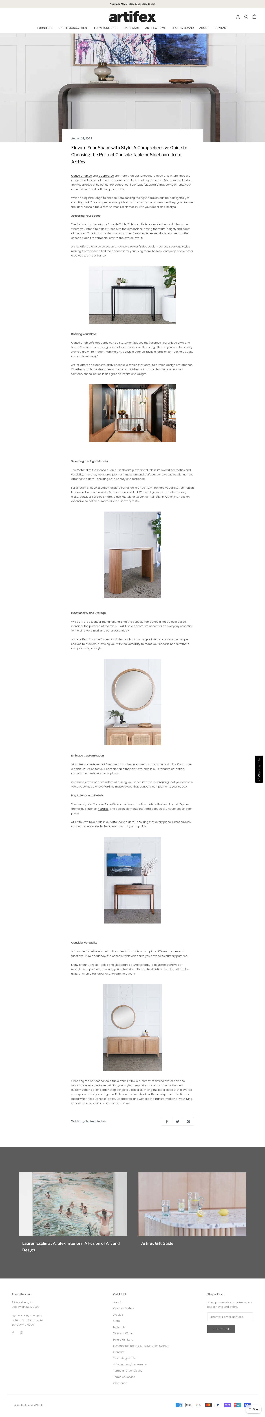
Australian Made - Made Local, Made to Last (132, 4)
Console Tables (81, 175)
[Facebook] (13, 1332)
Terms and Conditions (127, 1370)
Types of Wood (123, 1333)
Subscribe (221, 1329)
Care (116, 1321)
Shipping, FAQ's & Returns (130, 1364)
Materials (119, 1327)
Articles (118, 1315)
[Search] (246, 16)
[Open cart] (254, 16)
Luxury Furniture (123, 1339)
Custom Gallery (123, 1308)
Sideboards (106, 175)
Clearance (120, 1383)
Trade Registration (125, 1358)
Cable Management (74, 28)
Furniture (45, 28)
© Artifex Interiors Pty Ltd (28, 1405)
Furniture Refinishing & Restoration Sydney (141, 1346)
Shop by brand (182, 28)
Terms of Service (124, 1377)
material (82, 470)
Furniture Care (106, 28)
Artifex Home (155, 28)
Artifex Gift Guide (157, 1243)
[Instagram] (21, 1332)
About (204, 28)
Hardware (132, 28)
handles (103, 809)
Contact (221, 28)
